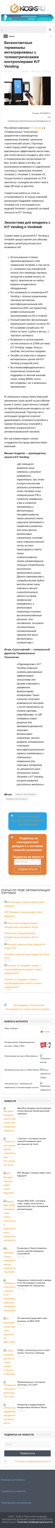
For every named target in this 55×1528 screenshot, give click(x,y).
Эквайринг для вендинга (16, 799)
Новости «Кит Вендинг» (26, 794)
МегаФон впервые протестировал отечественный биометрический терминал (34, 1111)
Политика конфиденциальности (33, 1461)
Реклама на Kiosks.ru (13, 1480)
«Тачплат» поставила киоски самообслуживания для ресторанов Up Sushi (31, 1141)
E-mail (48, 72)
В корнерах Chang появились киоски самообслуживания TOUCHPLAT (32, 1251)
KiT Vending (36, 128)
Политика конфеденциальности (35, 1522)
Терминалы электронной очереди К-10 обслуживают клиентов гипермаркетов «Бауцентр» (34, 1283)
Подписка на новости (13, 1491)
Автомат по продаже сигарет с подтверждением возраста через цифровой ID (23, 983)
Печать (37, 72)
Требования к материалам (16, 1502)
